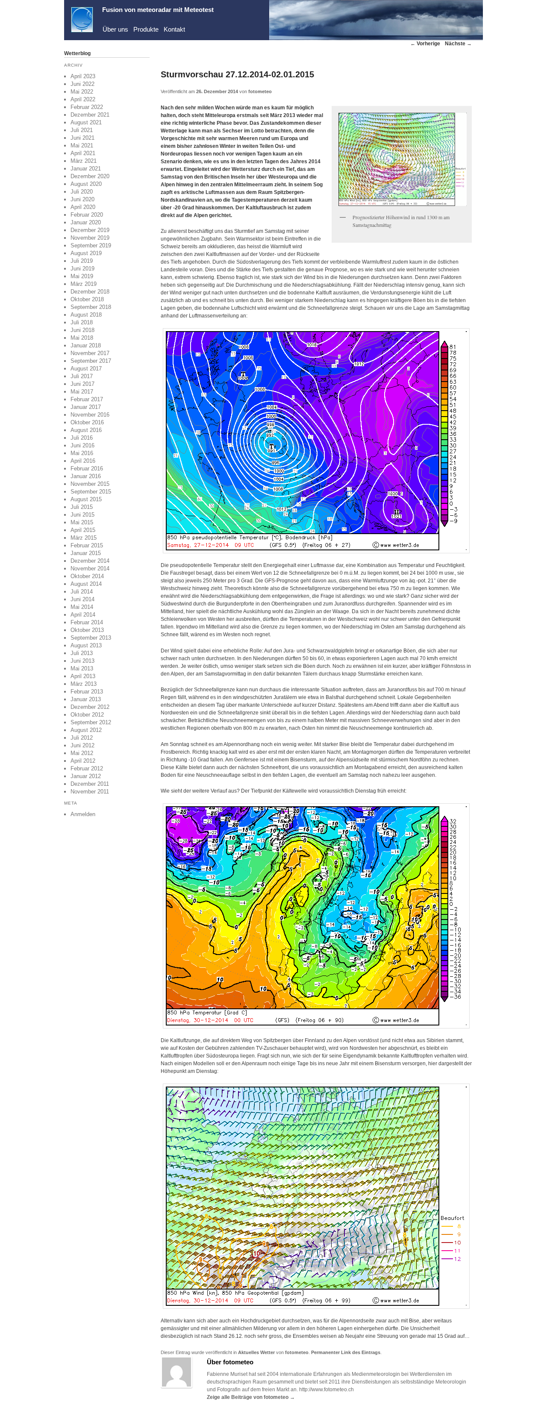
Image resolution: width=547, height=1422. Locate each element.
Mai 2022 (82, 91)
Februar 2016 (87, 468)
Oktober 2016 (87, 422)
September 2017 (91, 361)
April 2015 (83, 530)
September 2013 (91, 638)
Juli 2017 (82, 376)
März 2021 (84, 161)
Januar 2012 (86, 776)
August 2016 (86, 430)
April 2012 (83, 761)
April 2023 (83, 76)
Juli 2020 (82, 191)
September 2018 (91, 307)
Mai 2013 (82, 668)
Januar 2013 (86, 699)
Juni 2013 (82, 661)
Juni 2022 (82, 84)
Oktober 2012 (87, 714)
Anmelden (83, 814)
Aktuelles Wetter (256, 1352)
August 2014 (86, 584)
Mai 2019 (82, 276)
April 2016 (83, 461)
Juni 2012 (82, 745)
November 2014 (90, 568)
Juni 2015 (82, 514)
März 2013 (84, 684)
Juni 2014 (82, 599)
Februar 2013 (87, 691)
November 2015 (90, 484)
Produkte (146, 29)
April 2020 (83, 207)
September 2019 (91, 245)
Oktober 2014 (87, 576)
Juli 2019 (82, 261)
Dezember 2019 (90, 230)
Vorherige (425, 44)
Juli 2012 (82, 738)
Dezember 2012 (90, 707)
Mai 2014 (82, 607)
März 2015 (84, 538)
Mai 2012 (82, 753)
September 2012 (91, 722)
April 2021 (83, 153)
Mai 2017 (82, 391)
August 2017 (86, 368)
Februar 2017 (87, 399)
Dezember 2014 (90, 561)
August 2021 (86, 122)
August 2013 (86, 645)
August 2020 (86, 184)
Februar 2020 (87, 215)
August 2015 (86, 499)
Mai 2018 (82, 338)
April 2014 (83, 614)
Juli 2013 (82, 653)
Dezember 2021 (90, 115)
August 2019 (86, 253)
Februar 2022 (87, 107)
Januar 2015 (86, 553)
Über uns (115, 29)
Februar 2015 (87, 545)
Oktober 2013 (87, 630)
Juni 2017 (82, 384)
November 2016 (90, 414)
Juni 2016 (82, 445)
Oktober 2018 (87, 299)
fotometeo (260, 91)
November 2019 (90, 238)
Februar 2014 (87, 622)
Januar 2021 (86, 168)
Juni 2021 (82, 138)
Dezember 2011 (90, 784)
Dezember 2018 (90, 291)
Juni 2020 (82, 199)
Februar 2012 (87, 768)
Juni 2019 (82, 268)
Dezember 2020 (90, 176)
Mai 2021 (82, 145)
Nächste (458, 44)
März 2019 (84, 284)
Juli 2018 (82, 322)
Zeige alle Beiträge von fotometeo (251, 1397)
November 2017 (90, 353)
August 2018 (86, 314)
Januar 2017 (86, 407)
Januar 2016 (86, 476)
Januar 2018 (86, 345)
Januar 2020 (86, 222)
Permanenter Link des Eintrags (345, 1352)
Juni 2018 (82, 330)
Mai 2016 (82, 453)
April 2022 (83, 99)
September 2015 (91, 491)
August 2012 (86, 730)
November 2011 (90, 791)
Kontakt (174, 29)
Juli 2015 (82, 507)
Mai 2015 (82, 522)
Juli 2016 (82, 438)
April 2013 (83, 676)
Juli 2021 (82, 130)
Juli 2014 (82, 591)
